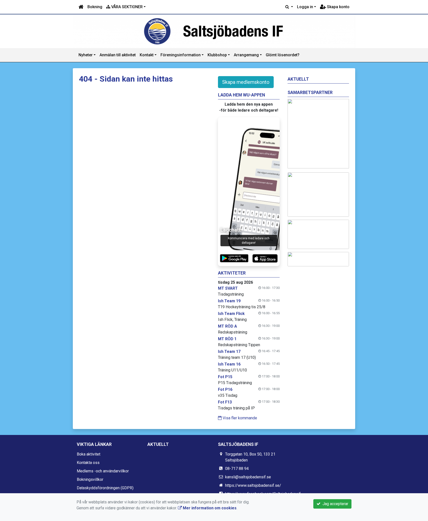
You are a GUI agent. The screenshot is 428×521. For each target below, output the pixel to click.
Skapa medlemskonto (245, 82)
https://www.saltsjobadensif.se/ (253, 485)
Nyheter (86, 55)
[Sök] (289, 7)
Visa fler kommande (239, 418)
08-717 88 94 (237, 468)
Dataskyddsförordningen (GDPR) (105, 488)
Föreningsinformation (180, 55)
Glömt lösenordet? (282, 55)
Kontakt (147, 55)
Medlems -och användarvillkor (103, 471)
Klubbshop (217, 55)
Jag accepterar (334, 503)
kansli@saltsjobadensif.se (248, 477)
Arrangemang (246, 55)
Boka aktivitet (88, 454)
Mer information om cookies (209, 508)
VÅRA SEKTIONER (126, 6)
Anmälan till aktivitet (118, 55)
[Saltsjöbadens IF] (214, 31)
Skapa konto (337, 6)
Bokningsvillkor (90, 479)
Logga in (305, 6)
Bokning (94, 6)
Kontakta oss (88, 462)
